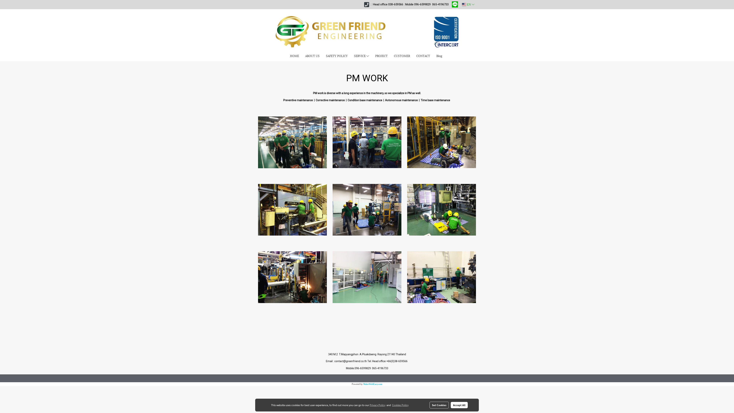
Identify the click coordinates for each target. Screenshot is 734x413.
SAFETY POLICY (337, 55)
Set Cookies (439, 405)
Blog (439, 55)
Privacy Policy (377, 405)
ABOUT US (312, 55)
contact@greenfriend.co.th (350, 361)
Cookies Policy (400, 405)
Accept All (459, 405)
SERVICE (360, 55)
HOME (294, 55)
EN (469, 4)
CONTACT (423, 55)
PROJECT (381, 55)
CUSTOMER (402, 55)
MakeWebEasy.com (372, 384)
